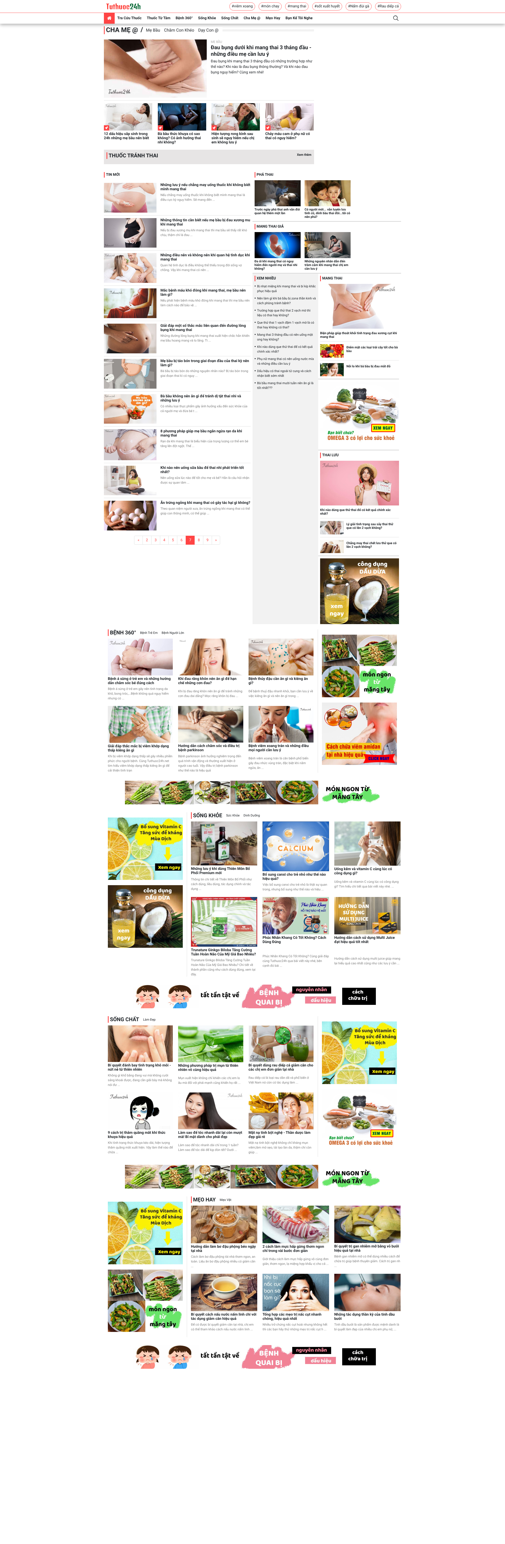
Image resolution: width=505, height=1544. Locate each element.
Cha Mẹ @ (252, 18)
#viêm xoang (242, 6)
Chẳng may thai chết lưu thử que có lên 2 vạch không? (371, 545)
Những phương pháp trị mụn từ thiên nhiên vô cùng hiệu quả (208, 1068)
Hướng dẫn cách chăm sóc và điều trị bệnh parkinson (208, 748)
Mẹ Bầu (153, 30)
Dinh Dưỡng (252, 815)
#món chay (270, 6)
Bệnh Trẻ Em (149, 633)
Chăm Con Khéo (179, 30)
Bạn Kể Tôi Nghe (299, 18)
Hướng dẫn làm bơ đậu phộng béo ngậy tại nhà (223, 1249)
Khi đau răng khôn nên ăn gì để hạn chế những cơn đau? (207, 681)
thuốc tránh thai (133, 155)
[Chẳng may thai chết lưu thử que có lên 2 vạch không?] (332, 546)
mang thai (332, 278)
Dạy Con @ (208, 30)
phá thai (265, 175)
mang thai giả (270, 226)
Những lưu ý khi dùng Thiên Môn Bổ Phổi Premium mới (220, 871)
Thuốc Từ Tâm (158, 18)
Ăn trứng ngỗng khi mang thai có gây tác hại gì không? (205, 503)
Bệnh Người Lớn (173, 633)
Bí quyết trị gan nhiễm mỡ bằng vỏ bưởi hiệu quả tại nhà (366, 1248)
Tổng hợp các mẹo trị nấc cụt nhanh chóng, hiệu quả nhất (291, 1316)
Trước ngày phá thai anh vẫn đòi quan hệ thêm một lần (277, 211)
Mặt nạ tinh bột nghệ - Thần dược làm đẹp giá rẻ (280, 1135)
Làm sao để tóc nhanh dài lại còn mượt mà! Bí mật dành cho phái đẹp (210, 1135)
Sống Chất (229, 18)
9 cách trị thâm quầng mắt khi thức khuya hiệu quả (136, 1135)
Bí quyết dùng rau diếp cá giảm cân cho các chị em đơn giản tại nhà (281, 1067)
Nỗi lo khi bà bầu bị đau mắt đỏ (368, 366)
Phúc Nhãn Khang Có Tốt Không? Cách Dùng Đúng (294, 940)
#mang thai (296, 6)
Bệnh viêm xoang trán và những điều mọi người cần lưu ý (279, 748)
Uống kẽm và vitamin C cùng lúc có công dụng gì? (363, 871)
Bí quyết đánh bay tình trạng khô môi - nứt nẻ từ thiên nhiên (139, 1067)
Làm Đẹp (149, 1019)
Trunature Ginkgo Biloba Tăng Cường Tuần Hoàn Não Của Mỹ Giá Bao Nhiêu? (223, 952)
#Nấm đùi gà (358, 6)
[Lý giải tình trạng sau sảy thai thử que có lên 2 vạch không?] (332, 527)
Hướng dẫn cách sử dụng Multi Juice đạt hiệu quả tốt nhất (364, 940)
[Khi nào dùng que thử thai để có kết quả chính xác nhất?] (359, 483)
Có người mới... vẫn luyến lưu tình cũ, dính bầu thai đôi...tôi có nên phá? (327, 213)
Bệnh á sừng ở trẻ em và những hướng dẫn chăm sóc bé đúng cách (139, 681)
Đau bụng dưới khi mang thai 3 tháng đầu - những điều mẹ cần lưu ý (261, 50)
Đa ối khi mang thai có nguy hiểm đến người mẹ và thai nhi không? (276, 264)
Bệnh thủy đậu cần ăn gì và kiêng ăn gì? (278, 681)
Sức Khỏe (233, 815)
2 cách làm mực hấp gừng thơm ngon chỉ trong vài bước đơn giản (293, 1249)
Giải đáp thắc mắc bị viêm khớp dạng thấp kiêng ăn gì (138, 748)
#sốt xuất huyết (327, 6)
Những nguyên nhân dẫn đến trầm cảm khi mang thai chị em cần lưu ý (326, 264)
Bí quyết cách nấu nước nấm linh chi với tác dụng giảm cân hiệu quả (223, 1316)
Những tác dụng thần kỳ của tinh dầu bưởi (364, 1316)
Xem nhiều (266, 278)
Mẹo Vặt (225, 1200)
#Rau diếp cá (388, 6)
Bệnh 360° (184, 18)
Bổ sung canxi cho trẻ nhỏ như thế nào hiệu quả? (294, 877)
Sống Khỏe (207, 18)
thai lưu (330, 455)
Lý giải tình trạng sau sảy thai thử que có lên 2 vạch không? (369, 526)
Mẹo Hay (273, 18)
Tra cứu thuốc (129, 18)
